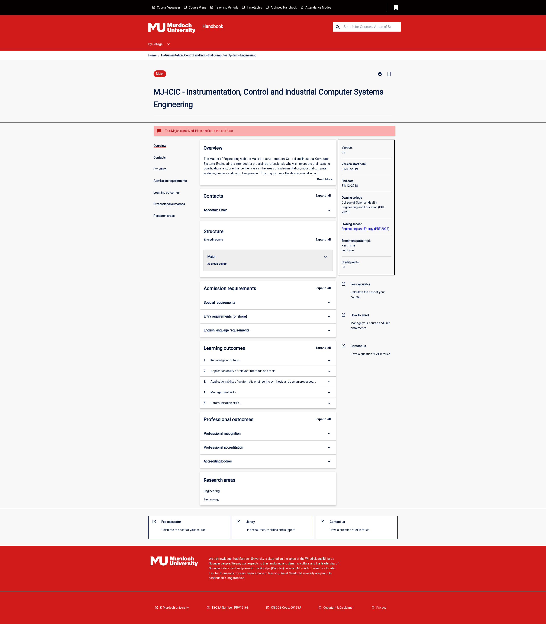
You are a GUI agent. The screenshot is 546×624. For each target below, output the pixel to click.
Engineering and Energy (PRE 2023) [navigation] (365, 228)
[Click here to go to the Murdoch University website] (172, 29)
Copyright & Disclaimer (338, 607)
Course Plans (197, 7)
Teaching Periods (226, 7)
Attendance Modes (318, 7)
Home (152, 55)
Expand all (323, 195)
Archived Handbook (284, 7)
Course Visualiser (168, 7)
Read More (325, 180)
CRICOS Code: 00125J (286, 607)
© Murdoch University (174, 607)
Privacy (381, 607)
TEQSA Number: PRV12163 (230, 607)
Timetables (254, 7)
